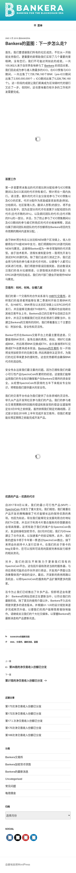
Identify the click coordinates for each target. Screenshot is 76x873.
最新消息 (28, 642)
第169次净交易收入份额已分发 (23, 735)
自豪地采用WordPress (17, 864)
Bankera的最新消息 (20, 636)
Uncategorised (13, 779)
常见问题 (10, 786)
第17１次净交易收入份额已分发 (24, 720)
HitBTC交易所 (57, 296)
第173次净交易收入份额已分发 (23, 706)
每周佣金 (10, 793)
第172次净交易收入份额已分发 (23, 713)
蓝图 (36, 642)
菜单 (39, 25)
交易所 (19, 642)
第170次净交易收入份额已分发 (23, 728)
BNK (12, 642)
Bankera (25, 38)
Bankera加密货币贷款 (18, 764)
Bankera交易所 (14, 757)
